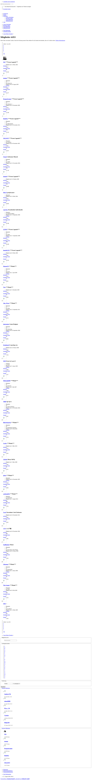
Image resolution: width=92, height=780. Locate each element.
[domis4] (4, 173)
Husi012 (5, 118)
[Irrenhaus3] (4, 342)
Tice (4, 287)
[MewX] (4, 189)
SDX (4, 603)
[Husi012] (4, 116)
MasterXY (6, 266)
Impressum (5, 769)
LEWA (5, 229)
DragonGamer (7, 99)
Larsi (4, 512)
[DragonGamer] (4, 96)
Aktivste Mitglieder (6, 728)
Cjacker (6, 715)
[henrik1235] (4, 247)
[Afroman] (4, 561)
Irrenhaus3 (6, 345)
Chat (4, 22)
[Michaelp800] (4, 378)
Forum (4, 14)
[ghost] (4, 472)
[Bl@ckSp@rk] (4, 419)
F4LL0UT (6, 138)
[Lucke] (4, 440)
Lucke (5, 443)
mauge (5, 78)
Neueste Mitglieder (6, 688)
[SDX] (4, 601)
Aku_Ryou (6, 303)
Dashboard (5, 13)
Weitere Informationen (60, 40)
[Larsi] (4, 509)
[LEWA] (4, 226)
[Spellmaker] (4, 542)
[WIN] (4, 358)
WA (4, 62)
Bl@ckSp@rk (7, 422)
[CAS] (4, 525)
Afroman (5, 564)
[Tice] (4, 284)
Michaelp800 (6, 380)
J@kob (5, 459)
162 (4, 53)
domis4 (5, 176)
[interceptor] (4, 321)
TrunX (5, 157)
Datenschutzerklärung (8, 770)
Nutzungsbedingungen (8, 772)
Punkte (4, 70)
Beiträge (5, 65)
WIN (4, 361)
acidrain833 (6, 494)
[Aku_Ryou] (4, 300)
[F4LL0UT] (4, 135)
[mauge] (4, 75)
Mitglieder (5, 16)
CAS (4, 528)
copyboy (5, 209)
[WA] (4, 59)
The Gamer (6, 585)
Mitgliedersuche (5, 637)
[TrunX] (4, 154)
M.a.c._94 (7, 708)
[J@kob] (4, 456)
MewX (5, 192)
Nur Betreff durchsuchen (10, 6)
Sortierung (4, 680)
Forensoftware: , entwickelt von (15, 778)
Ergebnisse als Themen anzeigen (24, 6)
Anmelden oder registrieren (9, 1)
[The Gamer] (4, 582)
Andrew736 (7, 694)
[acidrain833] (4, 491)
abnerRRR (7, 701)
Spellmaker (6, 544)
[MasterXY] (4, 263)
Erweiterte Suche (7, 9)
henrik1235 (6, 250)
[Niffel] (4, 399)
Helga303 (7, 722)
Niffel (4, 401)
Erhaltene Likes (6, 68)
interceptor (6, 324)
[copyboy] (4, 207)
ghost (4, 475)
